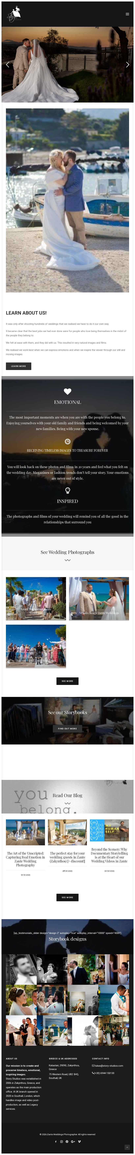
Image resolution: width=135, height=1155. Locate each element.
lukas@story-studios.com (109, 1065)
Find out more (67, 728)
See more (67, 681)
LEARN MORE (18, 366)
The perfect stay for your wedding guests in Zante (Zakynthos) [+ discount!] (25, 857)
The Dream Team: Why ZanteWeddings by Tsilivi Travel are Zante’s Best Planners (109, 859)
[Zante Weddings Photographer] (14, 14)
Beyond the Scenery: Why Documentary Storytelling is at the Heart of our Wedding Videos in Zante (67, 855)
